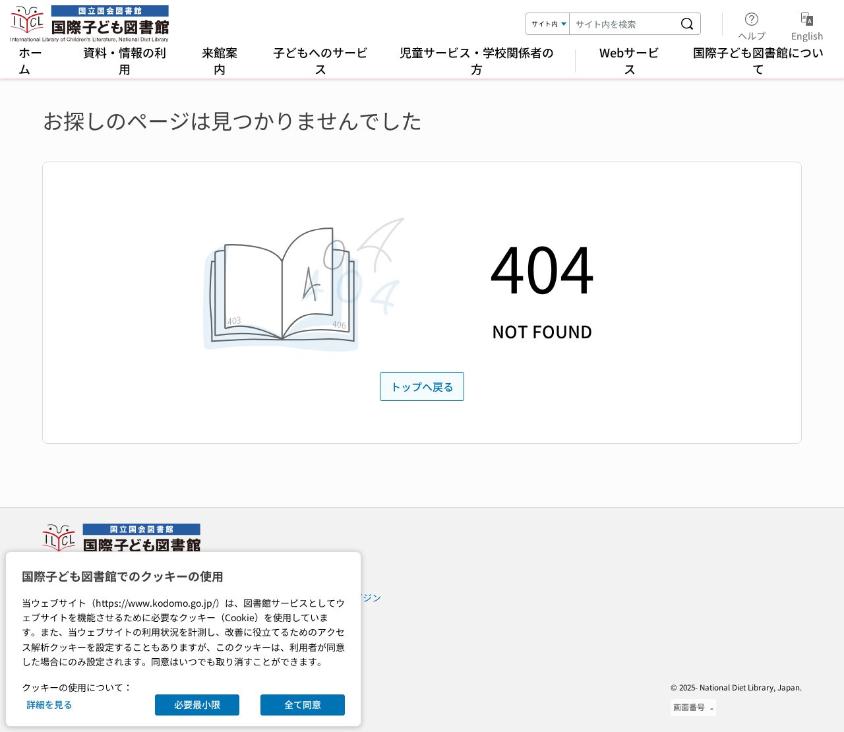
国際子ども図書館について (758, 60)
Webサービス (629, 60)
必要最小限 (197, 704)
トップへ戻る (422, 386)
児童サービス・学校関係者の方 (477, 60)
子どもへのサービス (320, 60)
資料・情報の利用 (124, 60)
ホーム (30, 60)
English (807, 35)
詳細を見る (49, 704)
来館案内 (219, 60)
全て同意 (302, 704)
